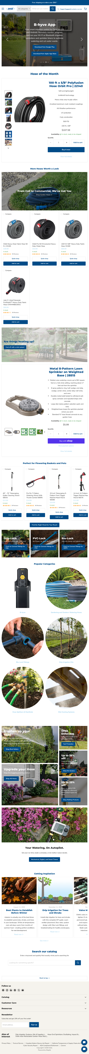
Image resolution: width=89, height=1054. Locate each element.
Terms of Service (18, 1043)
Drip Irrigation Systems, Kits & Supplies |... (30, 1034)
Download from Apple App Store (44, 54)
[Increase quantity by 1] (66, 142)
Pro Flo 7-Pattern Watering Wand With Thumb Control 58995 (34, 495)
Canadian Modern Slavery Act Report (37, 1043)
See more (43, 941)
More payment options (66, 446)
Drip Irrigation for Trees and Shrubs (55, 911)
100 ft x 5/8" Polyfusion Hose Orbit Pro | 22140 (66, 84)
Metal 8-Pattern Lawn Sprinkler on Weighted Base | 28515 (66, 372)
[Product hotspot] (56, 819)
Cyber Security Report (30, 1046)
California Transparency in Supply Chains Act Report (68, 1043)
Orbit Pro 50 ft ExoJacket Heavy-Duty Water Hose (44, 245)
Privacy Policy (6, 1043)
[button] (7, 39)
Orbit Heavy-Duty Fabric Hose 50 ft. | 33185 (15, 245)
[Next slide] (8, 148)
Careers (63, 1046)
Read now (18, 934)
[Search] (53, 8)
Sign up (34, 1025)
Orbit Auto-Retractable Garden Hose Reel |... (32, 1036)
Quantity (51, 138)
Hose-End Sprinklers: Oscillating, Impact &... (63, 1034)
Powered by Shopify (44, 1050)
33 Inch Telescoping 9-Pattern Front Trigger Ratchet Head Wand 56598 (58, 496)
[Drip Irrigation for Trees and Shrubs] (55, 890)
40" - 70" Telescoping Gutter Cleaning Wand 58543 (11, 495)
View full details (66, 157)
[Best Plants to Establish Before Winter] (19, 890)
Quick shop (15, 259)
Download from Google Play (44, 47)
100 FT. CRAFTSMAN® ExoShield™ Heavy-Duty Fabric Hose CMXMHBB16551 (14, 302)
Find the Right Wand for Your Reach (44, 525)
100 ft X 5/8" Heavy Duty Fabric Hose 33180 (72, 245)
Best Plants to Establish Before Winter (19, 911)
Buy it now (66, 149)
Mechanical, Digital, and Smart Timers (44, 859)
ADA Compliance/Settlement (49, 1046)
